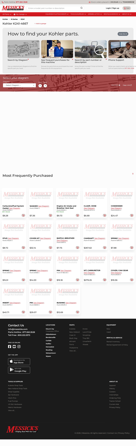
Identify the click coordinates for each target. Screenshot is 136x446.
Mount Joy (50, 329)
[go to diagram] (24, 49)
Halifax (48, 344)
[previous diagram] (40, 85)
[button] (127, 8)
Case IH (72, 335)
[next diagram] (45, 85)
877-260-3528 (21, 2)
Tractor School (114, 401)
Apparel (112, 385)
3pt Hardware (13, 395)
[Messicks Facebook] (9, 347)
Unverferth (87, 341)
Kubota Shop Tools (15, 385)
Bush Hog (73, 338)
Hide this (122, 34)
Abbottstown (51, 334)
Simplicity (86, 335)
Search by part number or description (88, 61)
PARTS (71, 325)
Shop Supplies (13, 392)
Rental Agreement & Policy (117, 345)
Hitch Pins (12, 398)
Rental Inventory (113, 342)
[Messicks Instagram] (18, 347)
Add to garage (41, 23)
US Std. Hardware (15, 404)
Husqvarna (73, 348)
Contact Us (112, 433)
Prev (40, 82)
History (112, 388)
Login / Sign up (112, 8)
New (108, 329)
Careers (112, 392)
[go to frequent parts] (72, 61)
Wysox (48, 356)
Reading (49, 350)
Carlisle (48, 341)
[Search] (81, 8)
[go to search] (106, 61)
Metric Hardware (14, 407)
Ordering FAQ (115, 398)
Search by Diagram (18, 60)
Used (109, 332)
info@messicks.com (18, 329)
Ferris (71, 344)
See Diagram (14, 208)
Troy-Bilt (86, 338)
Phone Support (116, 60)
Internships (113, 395)
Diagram (6, 82)
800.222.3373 (24, 335)
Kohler (5, 19)
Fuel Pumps (13, 401)
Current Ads (114, 404)
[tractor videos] (14, 347)
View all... (72, 351)
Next (45, 82)
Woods (85, 344)
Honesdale (50, 347)
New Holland (74, 332)
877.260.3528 (29, 332)
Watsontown (51, 353)
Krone (85, 329)
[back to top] (132, 175)
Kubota (72, 329)
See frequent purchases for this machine (55, 61)
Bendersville (50, 337)
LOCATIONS (50, 325)
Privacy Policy (114, 407)
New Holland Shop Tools (17, 388)
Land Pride (87, 332)
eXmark (72, 341)
